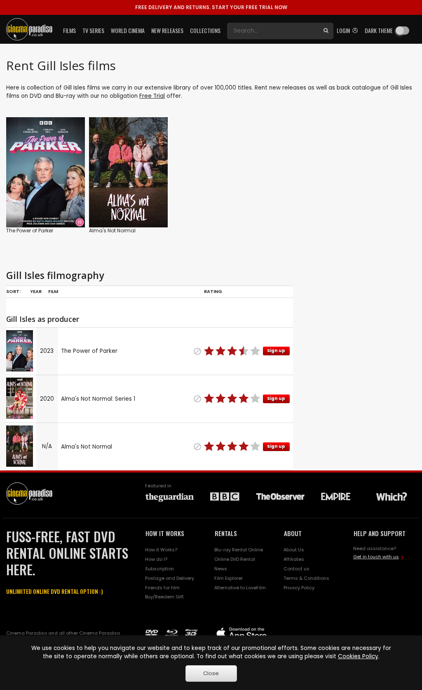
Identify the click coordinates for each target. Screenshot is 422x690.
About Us (294, 549)
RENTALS (226, 533)
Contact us (296, 568)
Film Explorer (228, 578)
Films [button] (69, 30)
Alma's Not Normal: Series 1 (98, 399)
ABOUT (293, 533)
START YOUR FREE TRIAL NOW (211, 7)
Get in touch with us (376, 556)
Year (36, 291)
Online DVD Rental (234, 559)
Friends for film (162, 587)
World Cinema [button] (128, 30)
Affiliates (294, 559)
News (220, 568)
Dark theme (379, 30)
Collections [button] (205, 30)
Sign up (276, 350)
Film (53, 291)
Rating (213, 291)
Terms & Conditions (306, 578)
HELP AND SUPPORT (380, 533)
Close (211, 673)
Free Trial (152, 96)
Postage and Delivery (169, 578)
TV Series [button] (93, 30)
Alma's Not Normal (112, 230)
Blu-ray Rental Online (238, 549)
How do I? (156, 559)
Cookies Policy (358, 656)
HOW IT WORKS (164, 533)
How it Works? (161, 549)
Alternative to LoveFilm (240, 587)
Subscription (159, 568)
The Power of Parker (29, 230)
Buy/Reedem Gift (164, 596)
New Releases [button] (167, 30)
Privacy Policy (299, 587)
